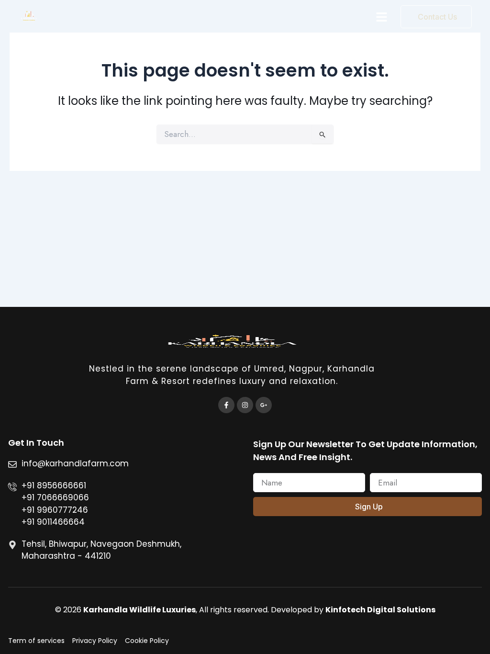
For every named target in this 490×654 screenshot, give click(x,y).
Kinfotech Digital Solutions (380, 609)
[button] (382, 17)
